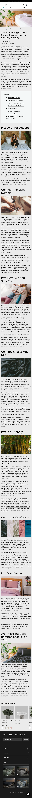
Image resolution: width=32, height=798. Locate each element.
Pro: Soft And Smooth (14, 98)
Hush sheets (4, 337)
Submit (26, 739)
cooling (10, 29)
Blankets (19, 7)
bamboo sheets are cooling (12, 307)
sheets (22, 29)
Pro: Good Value (12, 114)
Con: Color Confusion (14, 111)
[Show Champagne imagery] (8, 728)
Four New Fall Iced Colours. (16, 1)
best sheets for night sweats (13, 322)
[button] (30, 5)
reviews (16, 29)
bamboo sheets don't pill (8, 236)
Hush (4, 762)
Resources (6, 757)
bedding (4, 29)
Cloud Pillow (18, 721)
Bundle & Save (5, 7)
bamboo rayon (5, 159)
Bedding (12, 7)
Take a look (11, 561)
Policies (5, 753)
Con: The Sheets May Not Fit (16, 106)
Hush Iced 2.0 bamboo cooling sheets (12, 66)
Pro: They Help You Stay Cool (16, 103)
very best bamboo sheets (11, 176)
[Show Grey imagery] (5, 728)
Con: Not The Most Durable (15, 100)
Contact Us (6, 748)
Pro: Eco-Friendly (12, 108)
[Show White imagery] (2, 728)
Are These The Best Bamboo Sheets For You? (15, 117)
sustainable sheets (10, 500)
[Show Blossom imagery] (11, 728)
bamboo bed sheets (18, 152)
